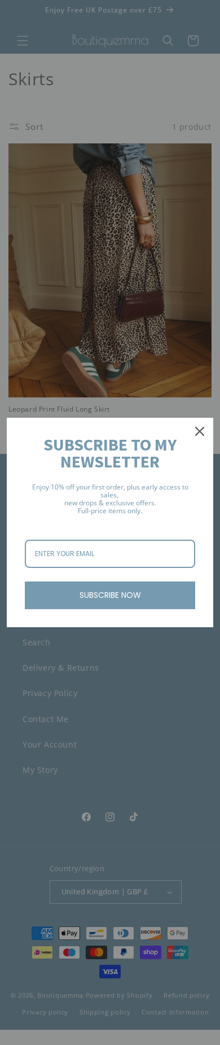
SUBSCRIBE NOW (110, 595)
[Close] (199, 431)
